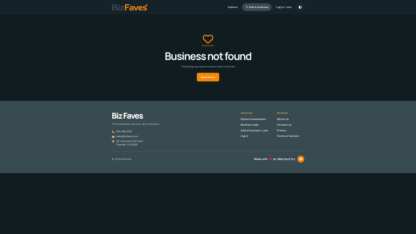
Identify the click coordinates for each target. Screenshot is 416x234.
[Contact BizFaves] (300, 159)
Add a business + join (254, 130)
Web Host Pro (286, 159)
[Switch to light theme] (300, 7)
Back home (208, 77)
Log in (244, 136)
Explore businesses (253, 119)
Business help (250, 124)
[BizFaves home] (130, 7)
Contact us (284, 124)
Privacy (281, 130)
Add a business (258, 7)
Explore (233, 7)
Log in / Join (284, 7)
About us (283, 119)
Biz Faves (127, 116)
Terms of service (288, 136)
